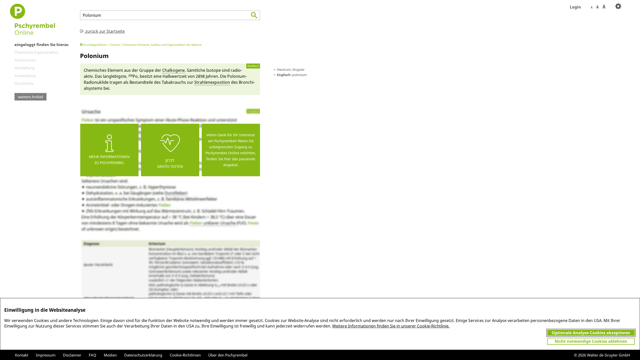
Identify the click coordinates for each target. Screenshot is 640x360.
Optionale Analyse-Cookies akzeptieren (591, 333)
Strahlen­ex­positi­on (212, 82)
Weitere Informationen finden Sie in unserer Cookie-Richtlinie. (391, 326)
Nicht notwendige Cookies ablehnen (591, 341)
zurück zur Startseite (104, 31)
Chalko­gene (173, 70)
